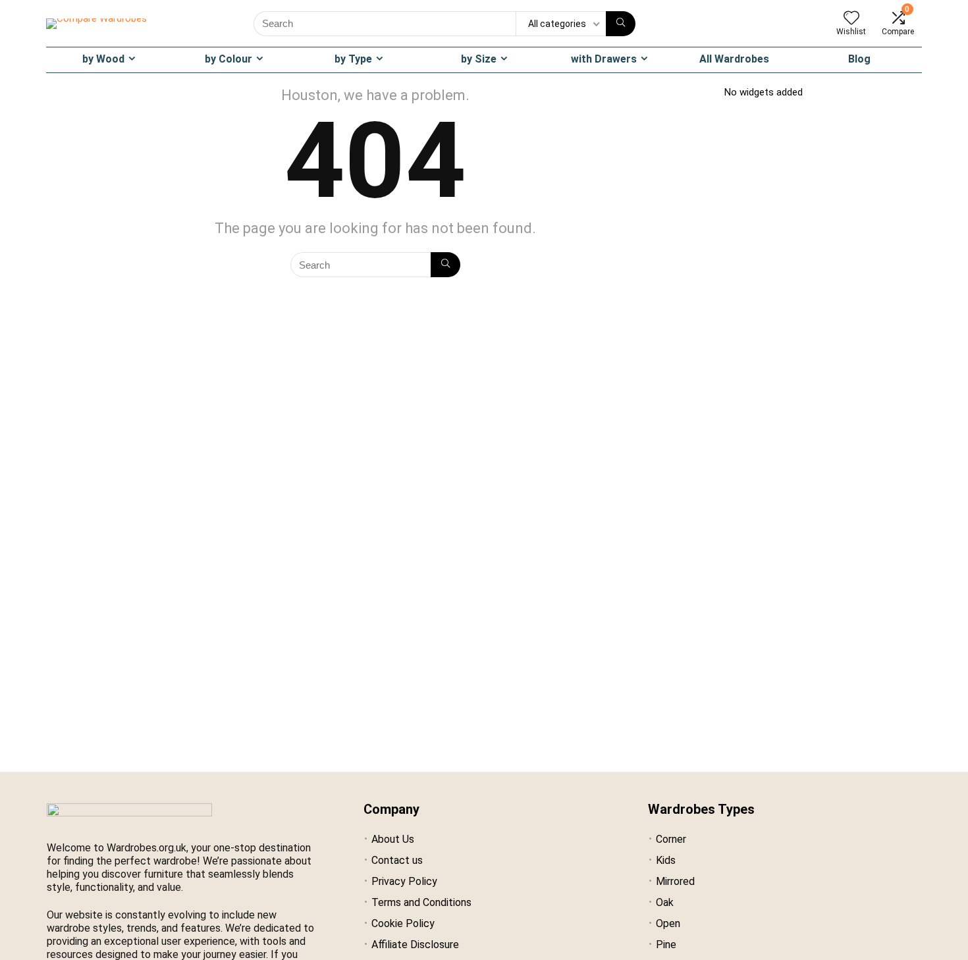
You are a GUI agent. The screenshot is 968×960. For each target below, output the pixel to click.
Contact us (397, 860)
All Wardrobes (734, 59)
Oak (665, 902)
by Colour (228, 59)
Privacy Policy (404, 881)
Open (668, 923)
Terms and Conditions (421, 902)
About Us (392, 839)
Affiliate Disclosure (415, 944)
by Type (353, 59)
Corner (671, 839)
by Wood (103, 59)
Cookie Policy (403, 923)
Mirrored (675, 881)
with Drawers (604, 59)
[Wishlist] (851, 19)
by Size (479, 59)
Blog (859, 59)
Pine (666, 944)
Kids (666, 860)
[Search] (620, 23)
